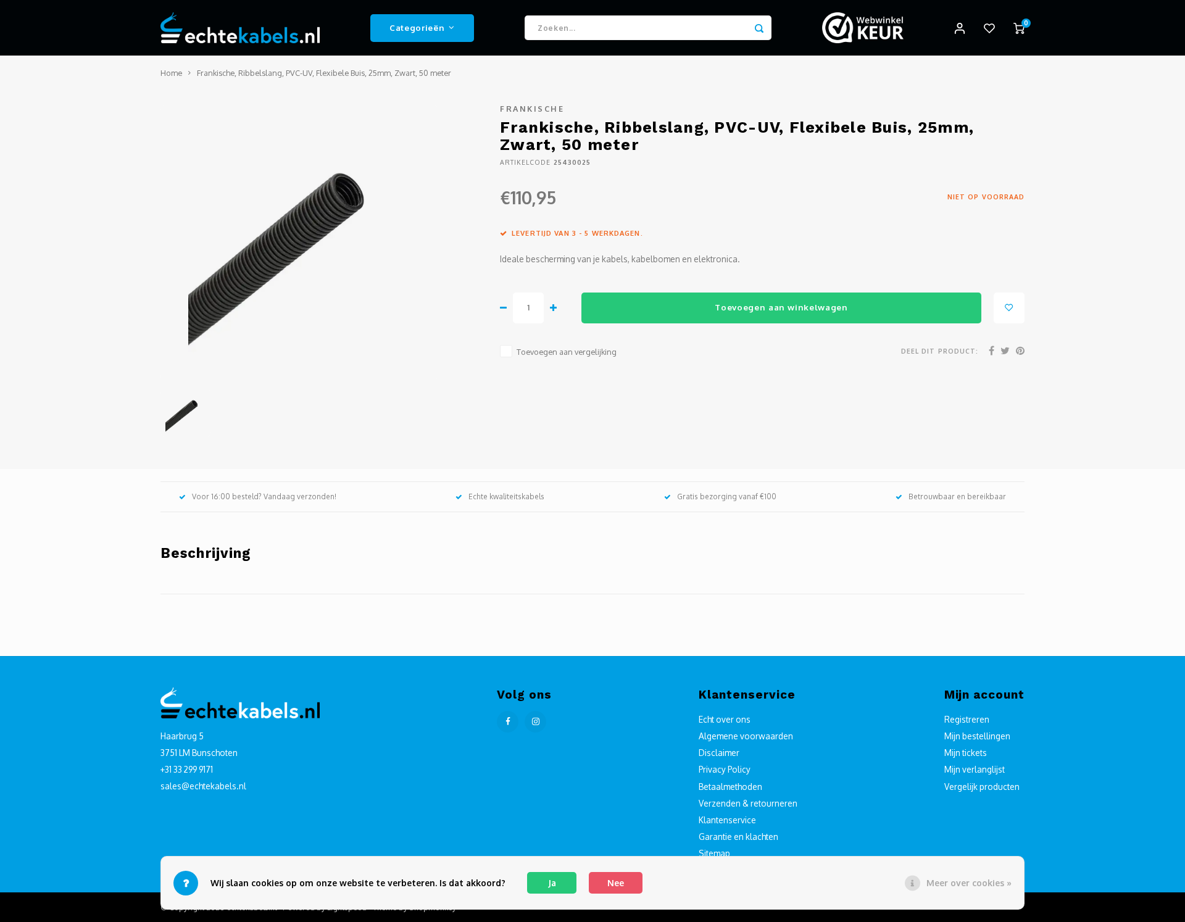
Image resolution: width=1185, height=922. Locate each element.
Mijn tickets (965, 752)
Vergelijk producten (982, 786)
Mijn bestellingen (977, 736)
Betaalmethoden (730, 786)
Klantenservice (727, 820)
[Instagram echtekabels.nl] (535, 722)
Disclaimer (719, 752)
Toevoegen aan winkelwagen (781, 307)
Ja (552, 883)
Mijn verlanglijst (974, 769)
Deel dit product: (939, 351)
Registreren (966, 719)
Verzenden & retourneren (748, 803)
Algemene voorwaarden (746, 736)
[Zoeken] (759, 27)
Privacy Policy (724, 769)
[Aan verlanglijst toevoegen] (1009, 308)
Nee (615, 883)
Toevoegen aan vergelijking (567, 352)
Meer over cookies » (969, 883)
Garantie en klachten (738, 836)
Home (171, 73)
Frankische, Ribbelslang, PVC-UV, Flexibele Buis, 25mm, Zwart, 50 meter (324, 73)
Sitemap (714, 853)
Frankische (532, 109)
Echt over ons (724, 719)
